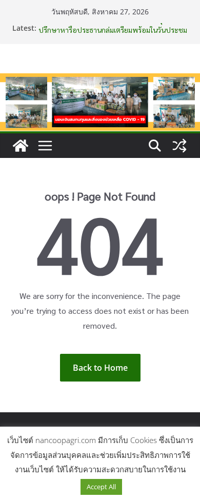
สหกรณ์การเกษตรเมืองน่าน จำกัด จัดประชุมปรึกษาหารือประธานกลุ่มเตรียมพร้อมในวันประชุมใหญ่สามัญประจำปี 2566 (112, 31)
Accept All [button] (101, 486)
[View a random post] (179, 145)
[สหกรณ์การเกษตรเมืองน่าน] (100, 80)
